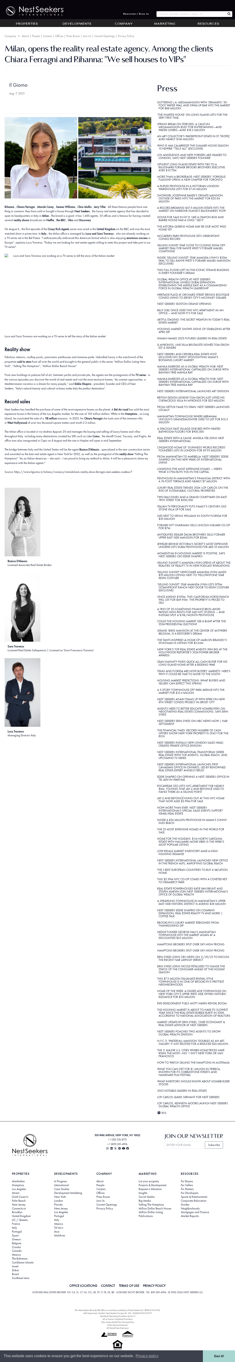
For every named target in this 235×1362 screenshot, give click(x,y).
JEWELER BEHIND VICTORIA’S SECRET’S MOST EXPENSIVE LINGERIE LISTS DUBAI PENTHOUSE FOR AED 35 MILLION (193, 545)
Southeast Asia (20, 1278)
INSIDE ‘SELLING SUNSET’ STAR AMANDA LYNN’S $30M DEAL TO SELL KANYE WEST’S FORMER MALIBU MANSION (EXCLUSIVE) (194, 260)
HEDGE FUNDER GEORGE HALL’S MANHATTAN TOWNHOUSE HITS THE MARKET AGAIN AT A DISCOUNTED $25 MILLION (186, 935)
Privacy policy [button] (147, 1356)
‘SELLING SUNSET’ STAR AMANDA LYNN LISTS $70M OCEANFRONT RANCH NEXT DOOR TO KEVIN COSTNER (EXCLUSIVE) (193, 587)
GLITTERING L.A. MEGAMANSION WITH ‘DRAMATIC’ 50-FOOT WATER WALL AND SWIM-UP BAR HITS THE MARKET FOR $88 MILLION (193, 105)
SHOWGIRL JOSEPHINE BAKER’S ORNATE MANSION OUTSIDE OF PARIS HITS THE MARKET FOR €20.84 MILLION (190, 198)
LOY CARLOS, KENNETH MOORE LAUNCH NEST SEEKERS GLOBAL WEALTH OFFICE (192, 1104)
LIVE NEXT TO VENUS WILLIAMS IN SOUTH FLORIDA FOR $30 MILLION (192, 517)
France (16, 1224)
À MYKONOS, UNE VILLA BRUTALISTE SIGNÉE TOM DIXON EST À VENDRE (193, 346)
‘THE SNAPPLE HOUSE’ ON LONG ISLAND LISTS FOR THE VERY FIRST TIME (192, 116)
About (25, 36)
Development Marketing (68, 1193)
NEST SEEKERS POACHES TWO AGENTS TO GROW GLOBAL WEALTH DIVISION (189, 1033)
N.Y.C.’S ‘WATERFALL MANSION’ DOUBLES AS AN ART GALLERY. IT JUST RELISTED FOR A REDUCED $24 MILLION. (193, 1042)
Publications (146, 1216)
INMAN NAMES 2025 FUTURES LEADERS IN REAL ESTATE (192, 338)
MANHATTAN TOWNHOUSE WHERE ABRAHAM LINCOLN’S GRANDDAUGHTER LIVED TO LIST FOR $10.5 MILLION (192, 419)
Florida (58, 1204)
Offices (59, 36)
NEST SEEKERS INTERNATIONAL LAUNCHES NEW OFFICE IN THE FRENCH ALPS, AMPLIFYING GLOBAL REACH (192, 861)
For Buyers (187, 1181)
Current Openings (104, 36)
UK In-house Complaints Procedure (117, 1319)
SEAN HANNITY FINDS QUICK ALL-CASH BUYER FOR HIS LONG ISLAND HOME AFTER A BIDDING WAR (192, 663)
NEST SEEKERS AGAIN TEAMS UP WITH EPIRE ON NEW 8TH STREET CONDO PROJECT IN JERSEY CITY (191, 700)
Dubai (15, 1270)
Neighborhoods (190, 1208)
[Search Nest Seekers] (229, 14)
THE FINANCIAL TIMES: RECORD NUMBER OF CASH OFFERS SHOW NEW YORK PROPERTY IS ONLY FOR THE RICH (193, 733)
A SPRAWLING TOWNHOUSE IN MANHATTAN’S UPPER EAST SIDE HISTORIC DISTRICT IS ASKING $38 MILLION (191, 902)
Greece (16, 1239)
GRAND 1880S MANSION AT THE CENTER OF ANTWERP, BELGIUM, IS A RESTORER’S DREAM (192, 632)
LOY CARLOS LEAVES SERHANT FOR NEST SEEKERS (188, 1097)
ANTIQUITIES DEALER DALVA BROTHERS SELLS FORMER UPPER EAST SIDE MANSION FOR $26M (191, 536)
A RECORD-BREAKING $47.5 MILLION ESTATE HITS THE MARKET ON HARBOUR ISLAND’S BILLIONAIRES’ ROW (191, 209)
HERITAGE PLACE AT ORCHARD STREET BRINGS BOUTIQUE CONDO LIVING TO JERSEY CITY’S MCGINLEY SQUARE (193, 296)
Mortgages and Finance (195, 1212)
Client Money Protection (117, 1325)
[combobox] (191, 14)
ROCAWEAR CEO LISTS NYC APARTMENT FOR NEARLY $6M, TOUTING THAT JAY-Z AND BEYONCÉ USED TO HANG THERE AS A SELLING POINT (190, 789)
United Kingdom (21, 1216)
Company (124, 24)
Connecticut (19, 1208)
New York (60, 1197)
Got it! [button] (219, 1356)
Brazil (15, 1274)
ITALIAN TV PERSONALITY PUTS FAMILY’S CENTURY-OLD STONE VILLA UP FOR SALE (191, 507)
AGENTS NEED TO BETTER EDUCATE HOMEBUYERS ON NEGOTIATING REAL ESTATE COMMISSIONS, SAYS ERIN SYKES (192, 711)
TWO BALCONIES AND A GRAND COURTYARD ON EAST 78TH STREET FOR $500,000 (192, 498)
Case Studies (61, 1189)
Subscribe (214, 1145)
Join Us (87, 36)
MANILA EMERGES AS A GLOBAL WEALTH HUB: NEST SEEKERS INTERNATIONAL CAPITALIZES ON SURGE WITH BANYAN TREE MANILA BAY (193, 369)
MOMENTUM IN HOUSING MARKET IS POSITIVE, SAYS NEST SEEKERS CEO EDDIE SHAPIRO (191, 554)
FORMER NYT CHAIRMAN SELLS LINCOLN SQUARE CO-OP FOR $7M (193, 526)
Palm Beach (19, 1201)
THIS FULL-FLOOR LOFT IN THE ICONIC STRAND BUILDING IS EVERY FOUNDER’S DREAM (193, 271)
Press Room (73, 36)
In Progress (60, 1181)
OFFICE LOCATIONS (83, 1286)
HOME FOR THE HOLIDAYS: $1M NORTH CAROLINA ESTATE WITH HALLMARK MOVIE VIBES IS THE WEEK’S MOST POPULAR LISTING (190, 842)
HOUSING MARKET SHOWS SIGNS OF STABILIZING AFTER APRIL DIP (193, 330)
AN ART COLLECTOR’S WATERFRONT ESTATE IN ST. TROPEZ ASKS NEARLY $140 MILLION (193, 137)
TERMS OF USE (129, 1286)
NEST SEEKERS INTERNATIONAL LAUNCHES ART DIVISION (193, 391)
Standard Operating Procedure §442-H (117, 1316)
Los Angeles (19, 1189)
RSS (163, 1113)
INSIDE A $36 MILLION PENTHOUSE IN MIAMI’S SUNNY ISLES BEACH (192, 821)
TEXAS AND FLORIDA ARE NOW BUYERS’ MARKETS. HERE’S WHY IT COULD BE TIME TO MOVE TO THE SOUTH (193, 672)
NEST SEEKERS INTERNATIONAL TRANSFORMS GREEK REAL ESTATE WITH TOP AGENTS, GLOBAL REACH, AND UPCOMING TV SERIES (192, 755)
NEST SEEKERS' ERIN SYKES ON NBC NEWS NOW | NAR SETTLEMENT (192, 722)
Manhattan (18, 1181)
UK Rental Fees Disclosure (117, 1328)
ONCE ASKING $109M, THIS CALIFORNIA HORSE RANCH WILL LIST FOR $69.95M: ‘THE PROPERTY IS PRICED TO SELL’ (193, 600)
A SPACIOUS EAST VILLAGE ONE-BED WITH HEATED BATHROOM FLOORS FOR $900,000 (188, 430)
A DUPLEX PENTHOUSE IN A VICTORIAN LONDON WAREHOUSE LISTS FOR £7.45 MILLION (188, 187)
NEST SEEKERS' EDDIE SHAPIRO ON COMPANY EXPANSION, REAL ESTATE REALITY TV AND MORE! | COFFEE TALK (190, 913)
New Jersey (18, 1204)
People (36, 36)
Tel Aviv (58, 1228)
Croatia (16, 1247)
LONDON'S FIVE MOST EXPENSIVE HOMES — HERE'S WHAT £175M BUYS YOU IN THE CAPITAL (189, 470)
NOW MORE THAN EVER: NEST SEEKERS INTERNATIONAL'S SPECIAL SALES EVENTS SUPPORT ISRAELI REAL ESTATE (190, 810)
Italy (14, 1228)
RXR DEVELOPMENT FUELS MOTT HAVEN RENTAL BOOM (192, 1003)
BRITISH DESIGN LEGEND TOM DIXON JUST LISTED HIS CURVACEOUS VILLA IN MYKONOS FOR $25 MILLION (191, 399)
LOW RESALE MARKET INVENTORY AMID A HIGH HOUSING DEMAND (187, 852)
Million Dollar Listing (151, 1212)
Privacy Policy (126, 36)
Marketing (164, 24)
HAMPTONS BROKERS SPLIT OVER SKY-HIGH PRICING (190, 944)
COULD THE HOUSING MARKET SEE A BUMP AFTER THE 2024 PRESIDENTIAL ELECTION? (191, 622)
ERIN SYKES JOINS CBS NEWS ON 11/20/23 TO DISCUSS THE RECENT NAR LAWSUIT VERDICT (193, 958)
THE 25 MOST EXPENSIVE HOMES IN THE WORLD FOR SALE (190, 830)
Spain (15, 1235)
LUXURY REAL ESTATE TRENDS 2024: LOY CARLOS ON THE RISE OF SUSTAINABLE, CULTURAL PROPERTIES (192, 489)
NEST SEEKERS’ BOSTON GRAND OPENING (184, 304)
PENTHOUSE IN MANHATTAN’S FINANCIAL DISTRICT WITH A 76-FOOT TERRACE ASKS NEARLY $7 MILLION (193, 479)
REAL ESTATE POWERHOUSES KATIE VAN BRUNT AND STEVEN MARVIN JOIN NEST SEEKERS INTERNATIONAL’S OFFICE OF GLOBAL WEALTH (192, 891)
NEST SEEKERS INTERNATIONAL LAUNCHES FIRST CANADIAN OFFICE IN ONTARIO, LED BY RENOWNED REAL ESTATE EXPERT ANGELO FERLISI (191, 767)
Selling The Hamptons (151, 1204)
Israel (15, 1266)
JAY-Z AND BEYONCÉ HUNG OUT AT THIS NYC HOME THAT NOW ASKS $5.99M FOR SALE (190, 799)
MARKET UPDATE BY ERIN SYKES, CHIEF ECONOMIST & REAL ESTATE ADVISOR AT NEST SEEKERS (191, 1023)
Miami (16, 1193)
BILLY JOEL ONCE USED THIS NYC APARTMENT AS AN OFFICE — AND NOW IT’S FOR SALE (190, 311)
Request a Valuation (150, 1189)
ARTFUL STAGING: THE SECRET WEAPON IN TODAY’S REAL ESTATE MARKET (193, 321)
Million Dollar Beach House (155, 1208)
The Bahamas (20, 1258)
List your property (149, 1181)
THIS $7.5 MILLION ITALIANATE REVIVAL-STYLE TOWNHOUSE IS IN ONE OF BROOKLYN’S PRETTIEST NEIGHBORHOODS (190, 982)
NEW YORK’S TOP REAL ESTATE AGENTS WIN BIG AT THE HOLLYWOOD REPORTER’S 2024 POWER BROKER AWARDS (192, 652)
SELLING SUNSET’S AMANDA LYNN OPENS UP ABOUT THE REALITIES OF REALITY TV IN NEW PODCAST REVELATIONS (193, 564)
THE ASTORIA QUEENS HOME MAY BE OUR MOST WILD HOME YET (191, 228)
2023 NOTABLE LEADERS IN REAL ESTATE (182, 1091)
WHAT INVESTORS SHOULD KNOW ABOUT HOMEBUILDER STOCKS (193, 1082)
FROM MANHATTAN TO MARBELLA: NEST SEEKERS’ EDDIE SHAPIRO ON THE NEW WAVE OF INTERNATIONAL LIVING (192, 459)
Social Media (147, 1197)
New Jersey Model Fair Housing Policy (117, 1322)
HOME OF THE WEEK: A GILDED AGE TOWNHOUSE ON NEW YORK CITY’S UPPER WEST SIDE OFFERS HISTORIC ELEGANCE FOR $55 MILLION (192, 994)
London (58, 1201)
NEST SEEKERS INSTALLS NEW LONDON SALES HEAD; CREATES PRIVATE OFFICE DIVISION (190, 744)
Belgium (16, 1243)
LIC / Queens (20, 1220)
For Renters (187, 1189)
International (61, 1185)
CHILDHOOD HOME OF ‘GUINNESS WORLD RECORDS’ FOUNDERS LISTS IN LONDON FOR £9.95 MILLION (191, 448)
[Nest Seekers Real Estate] (31, 11)
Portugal (17, 1231)
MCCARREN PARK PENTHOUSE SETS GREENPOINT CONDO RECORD (188, 237)
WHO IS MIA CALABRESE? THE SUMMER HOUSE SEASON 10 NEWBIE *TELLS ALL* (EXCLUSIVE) (193, 147)
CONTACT (108, 1286)
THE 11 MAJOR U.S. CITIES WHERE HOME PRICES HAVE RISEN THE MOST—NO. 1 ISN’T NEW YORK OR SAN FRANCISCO (190, 1053)
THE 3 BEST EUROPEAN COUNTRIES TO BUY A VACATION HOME (192, 871)
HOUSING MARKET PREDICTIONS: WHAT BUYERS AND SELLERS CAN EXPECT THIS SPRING (191, 681)
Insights (143, 1193)
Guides (185, 1204)
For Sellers (187, 1185)
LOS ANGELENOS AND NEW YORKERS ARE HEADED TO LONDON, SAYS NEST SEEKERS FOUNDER (192, 156)
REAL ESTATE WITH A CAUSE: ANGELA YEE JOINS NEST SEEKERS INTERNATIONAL (190, 439)
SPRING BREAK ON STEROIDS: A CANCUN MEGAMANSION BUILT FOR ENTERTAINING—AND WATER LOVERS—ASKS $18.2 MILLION (189, 127)
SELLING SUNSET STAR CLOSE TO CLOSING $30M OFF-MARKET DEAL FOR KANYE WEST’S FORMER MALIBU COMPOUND (191, 248)
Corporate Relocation (193, 1201)
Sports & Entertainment (194, 1197)
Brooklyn (17, 1212)
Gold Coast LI (20, 1197)
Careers (47, 36)
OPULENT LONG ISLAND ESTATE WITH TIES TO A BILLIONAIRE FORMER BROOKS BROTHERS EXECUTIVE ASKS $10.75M (191, 167)
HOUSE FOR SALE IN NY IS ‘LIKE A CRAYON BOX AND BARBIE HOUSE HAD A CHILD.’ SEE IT (190, 218)
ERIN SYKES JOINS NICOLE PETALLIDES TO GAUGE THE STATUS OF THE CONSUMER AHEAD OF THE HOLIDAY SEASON (191, 969)
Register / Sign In (136, 14)
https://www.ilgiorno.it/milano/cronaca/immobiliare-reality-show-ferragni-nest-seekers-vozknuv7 (73, 472)
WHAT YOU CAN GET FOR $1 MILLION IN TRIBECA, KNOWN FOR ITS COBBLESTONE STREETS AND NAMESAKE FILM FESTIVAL (189, 1072)
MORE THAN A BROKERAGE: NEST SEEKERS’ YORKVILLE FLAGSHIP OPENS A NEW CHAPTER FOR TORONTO (191, 178)
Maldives (59, 1235)
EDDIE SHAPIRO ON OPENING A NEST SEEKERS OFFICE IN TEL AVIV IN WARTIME (193, 778)
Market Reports (190, 1216)
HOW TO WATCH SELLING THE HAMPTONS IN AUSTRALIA (193, 1062)
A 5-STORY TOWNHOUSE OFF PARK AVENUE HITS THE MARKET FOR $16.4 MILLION (190, 691)
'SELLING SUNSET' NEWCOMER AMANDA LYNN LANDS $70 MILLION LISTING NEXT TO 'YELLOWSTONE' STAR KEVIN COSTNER (192, 575)
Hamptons (18, 1185)
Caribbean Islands (23, 1262)
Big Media (145, 1201)
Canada (17, 1251)
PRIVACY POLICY (154, 1286)
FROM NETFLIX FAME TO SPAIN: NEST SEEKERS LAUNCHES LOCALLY (193, 408)
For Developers (190, 1193)
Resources (208, 24)
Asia (56, 1231)
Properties (27, 24)
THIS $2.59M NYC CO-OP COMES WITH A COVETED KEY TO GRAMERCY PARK (192, 880)
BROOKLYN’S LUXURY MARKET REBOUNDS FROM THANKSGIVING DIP (188, 924)
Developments (77, 24)
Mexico (16, 1255)
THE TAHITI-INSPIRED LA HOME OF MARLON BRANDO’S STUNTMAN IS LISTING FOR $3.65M (192, 641)
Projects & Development (152, 1185)
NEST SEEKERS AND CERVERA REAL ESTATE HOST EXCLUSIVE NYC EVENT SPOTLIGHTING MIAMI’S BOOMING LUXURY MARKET (187, 357)
